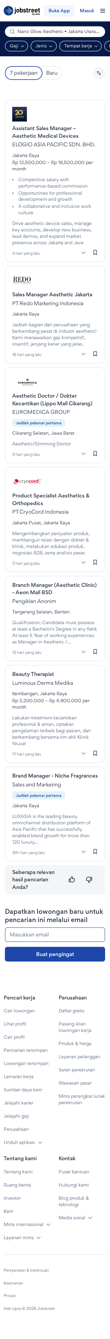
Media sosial (72, 1218)
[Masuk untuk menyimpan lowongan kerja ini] (95, 252)
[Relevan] (71, 879)
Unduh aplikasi (19, 1142)
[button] (99, 73)
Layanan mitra (19, 1237)
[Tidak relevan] (89, 879)
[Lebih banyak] (83, 252)
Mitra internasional (23, 1224)
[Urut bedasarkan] (99, 73)
